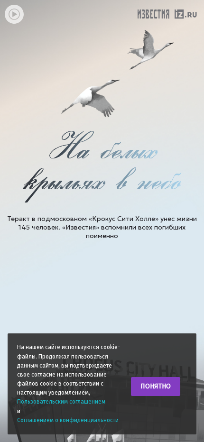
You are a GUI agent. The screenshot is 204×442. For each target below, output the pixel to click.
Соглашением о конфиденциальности (68, 420)
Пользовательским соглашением (61, 401)
